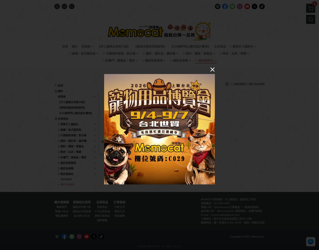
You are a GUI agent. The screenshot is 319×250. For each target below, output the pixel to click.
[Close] (212, 69)
